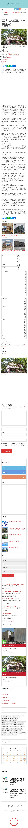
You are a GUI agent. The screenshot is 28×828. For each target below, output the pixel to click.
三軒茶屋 (9, 58)
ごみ (3, 716)
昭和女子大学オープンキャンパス (10, 598)
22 (21, 758)
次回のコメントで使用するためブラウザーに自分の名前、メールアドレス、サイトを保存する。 (13, 445)
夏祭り (11, 726)
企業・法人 (23, 722)
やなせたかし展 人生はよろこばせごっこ (13, 584)
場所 (7, 726)
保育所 (7, 724)
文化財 (11, 728)
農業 (11, 732)
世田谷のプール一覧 (14, 541)
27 (3, 752)
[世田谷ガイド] (14, 3)
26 (10, 760)
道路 (20, 732)
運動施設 (15, 732)
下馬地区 (10, 54)
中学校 (14, 722)
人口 (18, 722)
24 (3, 760)
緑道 (16, 730)
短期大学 (4, 730)
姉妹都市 (23, 726)
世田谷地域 (16, 54)
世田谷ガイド (14, 806)
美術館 (19, 730)
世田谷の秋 (16, 718)
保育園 (3, 724)
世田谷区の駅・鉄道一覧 (15, 534)
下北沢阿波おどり (6, 613)
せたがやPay (8, 716)
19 (10, 758)
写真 (2, 62)
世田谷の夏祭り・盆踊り (15, 521)
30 (14, 752)
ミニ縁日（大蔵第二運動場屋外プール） (12, 591)
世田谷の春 (10, 718)
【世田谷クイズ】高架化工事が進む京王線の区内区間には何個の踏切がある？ (18, 793)
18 (7, 758)
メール (3, 432)
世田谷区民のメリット (6, 722)
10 (3, 756)
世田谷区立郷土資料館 (9, 648)
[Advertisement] (14, 90)
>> (24, 748)
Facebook (5, 472)
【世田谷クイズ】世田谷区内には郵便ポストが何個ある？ (18, 781)
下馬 (5, 56)
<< (3, 748)
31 (17, 752)
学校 (3, 728)
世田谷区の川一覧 (13, 547)
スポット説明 (4, 59)
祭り (8, 730)
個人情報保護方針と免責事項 (8, 703)
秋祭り (12, 730)
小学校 (6, 728)
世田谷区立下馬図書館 (9, 677)
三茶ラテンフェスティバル (9, 606)
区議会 (15, 724)
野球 (3, 734)
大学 (15, 726)
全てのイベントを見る (8, 621)
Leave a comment (5, 28)
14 (17, 756)
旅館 (15, 728)
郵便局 (23, 732)
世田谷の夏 (4, 718)
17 (3, 758)
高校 (16, 734)
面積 (10, 734)
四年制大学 (20, 724)
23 (24, 758)
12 (10, 756)
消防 (22, 728)
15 (21, 756)
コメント (3, 410)
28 (7, 752)
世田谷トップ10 (12, 720)
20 (14, 758)
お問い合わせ (4, 694)
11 (7, 756)
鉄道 (6, 734)
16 (24, 756)
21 (17, 758)
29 (10, 752)
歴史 (18, 728)
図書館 (6, 51)
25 (7, 760)
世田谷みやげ (5, 720)
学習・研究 (7, 53)
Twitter (5, 467)
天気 (18, 726)
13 (14, 756)
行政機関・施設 (5, 732)
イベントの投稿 (5, 700)
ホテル (13, 716)
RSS (4, 477)
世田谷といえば (20, 716)
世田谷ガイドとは (6, 697)
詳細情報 (3, 61)
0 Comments (13, 784)
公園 (12, 724)
